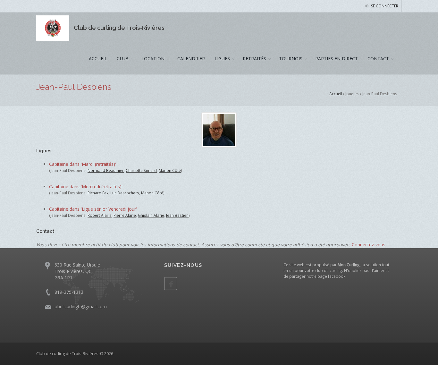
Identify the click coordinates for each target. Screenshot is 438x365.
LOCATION (152, 58)
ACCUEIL (98, 58)
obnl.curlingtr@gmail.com (81, 306)
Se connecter (384, 6)
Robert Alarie (100, 215)
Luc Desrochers (124, 192)
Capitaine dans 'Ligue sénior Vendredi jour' (93, 209)
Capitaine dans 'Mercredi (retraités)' (85, 186)
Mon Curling (349, 264)
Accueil (335, 94)
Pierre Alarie (125, 215)
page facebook (331, 276)
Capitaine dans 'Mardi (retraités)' (82, 164)
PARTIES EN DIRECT (336, 58)
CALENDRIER (191, 58)
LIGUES (222, 58)
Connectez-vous (368, 245)
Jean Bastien (177, 215)
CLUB (123, 58)
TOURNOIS (290, 58)
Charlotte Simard (141, 170)
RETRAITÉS (254, 58)
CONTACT (378, 58)
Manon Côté (170, 170)
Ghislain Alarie (151, 215)
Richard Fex (98, 192)
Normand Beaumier (106, 170)
